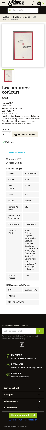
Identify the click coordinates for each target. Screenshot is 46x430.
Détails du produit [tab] (16, 153)
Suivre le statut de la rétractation (23, 420)
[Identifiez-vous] (33, 3)
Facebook (22, 344)
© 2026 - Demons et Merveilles (15, 427)
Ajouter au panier (26, 134)
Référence (11, 159)
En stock (10, 163)
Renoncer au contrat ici (23, 415)
